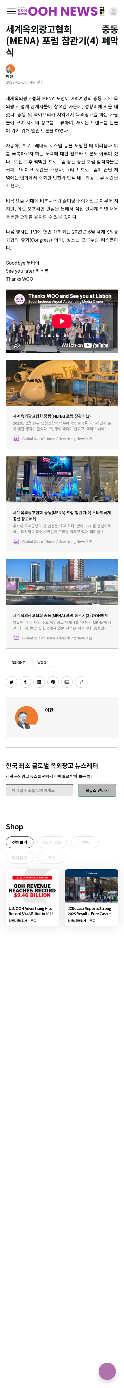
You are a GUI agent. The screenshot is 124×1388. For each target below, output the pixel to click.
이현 (49, 709)
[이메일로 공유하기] (67, 682)
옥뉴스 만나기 (97, 790)
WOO (41, 662)
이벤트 (85, 842)
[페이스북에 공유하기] (25, 682)
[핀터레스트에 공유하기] (53, 682)
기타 (51, 858)
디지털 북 (20, 858)
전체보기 (19, 842)
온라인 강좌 (52, 842)
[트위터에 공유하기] (11, 682)
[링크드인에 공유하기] (39, 682)
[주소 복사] (81, 682)
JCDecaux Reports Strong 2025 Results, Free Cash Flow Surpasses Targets (89, 914)
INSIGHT (18, 662)
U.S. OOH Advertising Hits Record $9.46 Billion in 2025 (31, 911)
